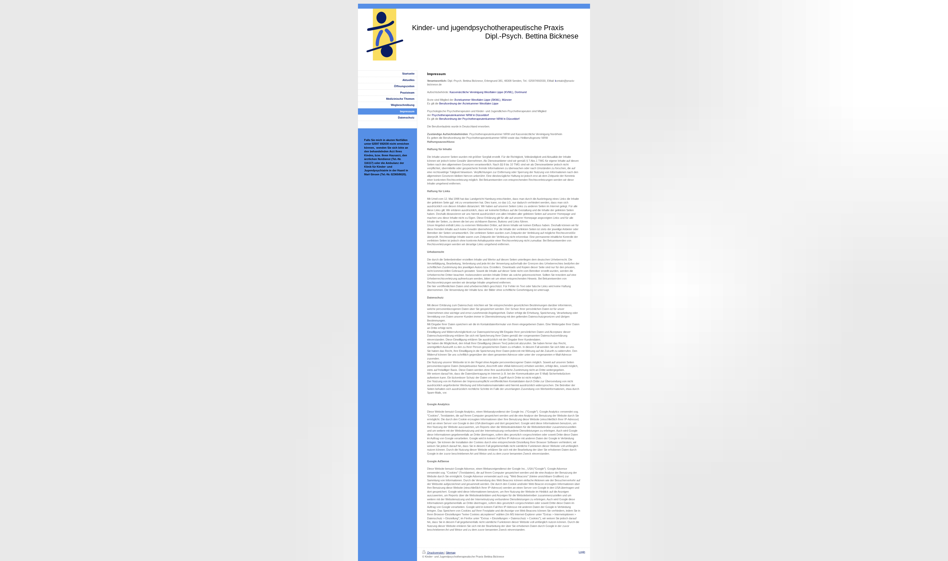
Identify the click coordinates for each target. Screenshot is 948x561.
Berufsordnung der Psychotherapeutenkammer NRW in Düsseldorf (479, 118)
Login (582, 551)
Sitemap (450, 552)
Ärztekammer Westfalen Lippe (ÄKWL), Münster (483, 99)
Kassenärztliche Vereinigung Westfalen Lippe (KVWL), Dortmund (488, 92)
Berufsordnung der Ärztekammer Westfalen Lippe (468, 103)
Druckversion (435, 552)
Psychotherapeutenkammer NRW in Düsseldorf (460, 115)
